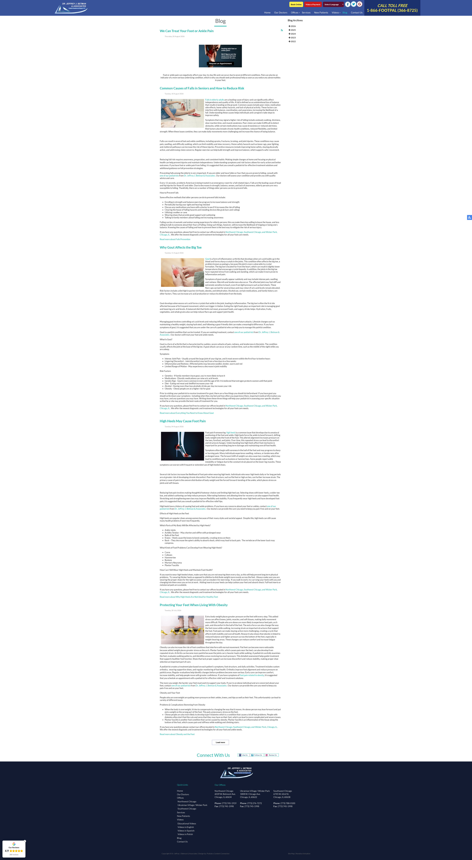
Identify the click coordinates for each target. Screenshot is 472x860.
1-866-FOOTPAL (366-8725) (392, 8)
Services (306, 12)
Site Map (291, 853)
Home (267, 12)
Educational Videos (187, 823)
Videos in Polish (185, 834)
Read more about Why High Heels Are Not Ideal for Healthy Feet (189, 597)
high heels (230, 432)
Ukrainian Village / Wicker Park (192, 805)
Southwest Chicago (187, 808)
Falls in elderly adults (214, 99)
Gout (207, 259)
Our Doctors (280, 12)
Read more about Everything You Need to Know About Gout (187, 413)
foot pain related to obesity (252, 675)
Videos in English (186, 827)
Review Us (273, 755)
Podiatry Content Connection (218, 853)
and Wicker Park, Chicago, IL (264, 727)
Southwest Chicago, (253, 232)
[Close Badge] (25, 841)
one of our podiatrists (169, 175)
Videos (335, 12)
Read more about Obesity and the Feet (177, 734)
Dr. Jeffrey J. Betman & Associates (199, 175)
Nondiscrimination (303, 853)
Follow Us (258, 755)
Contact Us (356, 12)
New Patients (321, 12)
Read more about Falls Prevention (175, 239)
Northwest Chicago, (234, 232)
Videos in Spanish (186, 830)
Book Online (296, 4)
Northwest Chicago (187, 801)
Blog (345, 12)
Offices (294, 12)
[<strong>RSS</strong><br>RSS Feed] (282, 30)
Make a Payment (313, 4)
